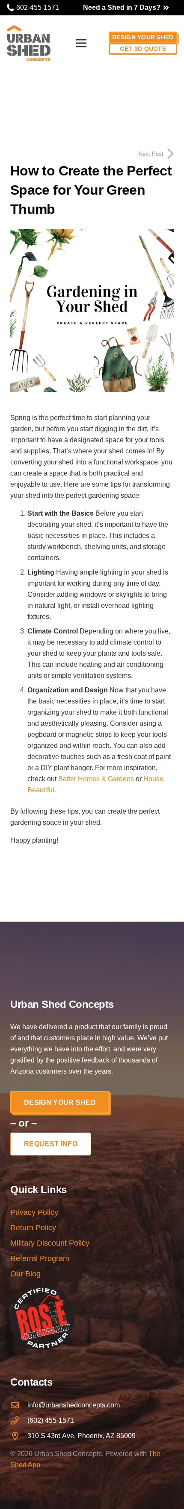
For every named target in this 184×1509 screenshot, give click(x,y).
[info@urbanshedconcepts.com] (18, 1405)
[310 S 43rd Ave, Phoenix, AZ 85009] (18, 1436)
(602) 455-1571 (50, 1420)
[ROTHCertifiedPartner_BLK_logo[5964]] (92, 1318)
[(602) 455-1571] (18, 1420)
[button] (81, 43)
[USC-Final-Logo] (28, 43)
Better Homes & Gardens (96, 778)
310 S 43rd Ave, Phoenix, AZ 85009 (81, 1435)
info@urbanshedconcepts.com (73, 1405)
